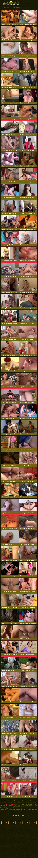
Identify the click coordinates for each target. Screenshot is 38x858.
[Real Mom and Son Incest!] (11, 3)
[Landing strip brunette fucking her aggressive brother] (28, 505)
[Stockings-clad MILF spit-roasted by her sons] (10, 710)
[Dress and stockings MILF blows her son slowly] (10, 410)
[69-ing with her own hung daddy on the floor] (10, 647)
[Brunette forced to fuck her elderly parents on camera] (28, 64)
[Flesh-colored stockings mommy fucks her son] (28, 741)
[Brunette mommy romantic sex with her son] (10, 269)
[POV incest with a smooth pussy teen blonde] (28, 631)
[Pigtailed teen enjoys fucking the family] (28, 678)
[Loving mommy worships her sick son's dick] (28, 284)
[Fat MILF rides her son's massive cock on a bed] (10, 32)
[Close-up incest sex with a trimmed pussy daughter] (10, 158)
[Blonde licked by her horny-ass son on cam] (28, 206)
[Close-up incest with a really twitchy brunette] (28, 458)
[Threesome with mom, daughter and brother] (10, 190)
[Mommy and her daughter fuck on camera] (28, 410)
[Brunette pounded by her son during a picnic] (28, 521)
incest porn (18, 801)
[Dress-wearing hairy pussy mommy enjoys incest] (10, 221)
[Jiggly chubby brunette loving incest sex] (10, 458)
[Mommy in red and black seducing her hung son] (10, 332)
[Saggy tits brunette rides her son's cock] (10, 489)
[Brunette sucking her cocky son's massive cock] (10, 694)
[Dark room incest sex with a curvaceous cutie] (10, 615)
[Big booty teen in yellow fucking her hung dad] (28, 395)
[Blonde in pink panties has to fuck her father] (28, 79)
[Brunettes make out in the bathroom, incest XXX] (28, 568)
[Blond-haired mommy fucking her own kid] (28, 237)
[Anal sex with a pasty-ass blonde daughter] (28, 127)
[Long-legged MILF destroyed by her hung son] (10, 237)
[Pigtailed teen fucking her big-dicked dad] (28, 316)
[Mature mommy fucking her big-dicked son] (10, 16)
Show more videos (19, 815)
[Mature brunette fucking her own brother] (10, 379)
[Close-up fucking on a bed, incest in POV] (10, 741)
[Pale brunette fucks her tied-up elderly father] (28, 773)
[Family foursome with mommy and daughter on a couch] (10, 584)
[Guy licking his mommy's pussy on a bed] (28, 269)
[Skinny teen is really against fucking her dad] (28, 489)
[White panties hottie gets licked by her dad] (10, 773)
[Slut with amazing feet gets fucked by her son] (28, 300)
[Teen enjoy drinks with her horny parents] (10, 174)
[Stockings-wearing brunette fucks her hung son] (10, 442)
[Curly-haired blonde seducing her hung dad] (10, 552)
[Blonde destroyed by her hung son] (28, 111)
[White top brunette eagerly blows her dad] (10, 789)
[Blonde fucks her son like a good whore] (10, 631)
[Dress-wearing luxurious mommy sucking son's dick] (10, 395)
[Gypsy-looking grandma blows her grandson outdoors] (10, 726)
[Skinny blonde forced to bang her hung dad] (10, 127)
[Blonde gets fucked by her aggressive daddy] (28, 253)
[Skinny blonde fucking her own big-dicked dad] (10, 536)
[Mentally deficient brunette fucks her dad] (10, 79)
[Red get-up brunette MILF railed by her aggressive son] (28, 757)
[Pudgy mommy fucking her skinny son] (28, 332)
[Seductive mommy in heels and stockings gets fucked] (10, 253)
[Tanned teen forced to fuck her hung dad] (10, 347)
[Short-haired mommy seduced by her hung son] (28, 473)
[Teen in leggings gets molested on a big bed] (28, 174)
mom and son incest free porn (11, 804)
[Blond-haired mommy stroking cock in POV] (10, 284)
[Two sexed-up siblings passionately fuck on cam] (10, 568)
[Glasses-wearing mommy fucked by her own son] (28, 95)
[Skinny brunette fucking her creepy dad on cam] (10, 300)
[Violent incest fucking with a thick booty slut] (10, 48)
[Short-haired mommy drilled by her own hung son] (28, 142)
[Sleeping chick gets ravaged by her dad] (28, 647)
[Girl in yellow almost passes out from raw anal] (28, 16)
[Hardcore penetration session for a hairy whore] (28, 190)
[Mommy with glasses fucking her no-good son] (28, 221)
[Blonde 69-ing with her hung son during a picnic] (28, 663)
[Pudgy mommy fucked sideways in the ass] (28, 600)
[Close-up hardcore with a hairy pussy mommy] (28, 158)
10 (34, 822)
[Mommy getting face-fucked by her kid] (28, 363)
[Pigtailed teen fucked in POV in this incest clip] (28, 379)
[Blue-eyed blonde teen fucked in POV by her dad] (28, 710)
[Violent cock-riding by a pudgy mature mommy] (10, 111)
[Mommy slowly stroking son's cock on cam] (10, 426)
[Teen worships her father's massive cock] (28, 48)
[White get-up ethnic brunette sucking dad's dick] (28, 789)
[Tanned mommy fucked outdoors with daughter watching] (10, 473)
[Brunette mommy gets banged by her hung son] (10, 678)
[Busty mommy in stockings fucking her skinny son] (10, 316)
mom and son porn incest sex (21, 808)
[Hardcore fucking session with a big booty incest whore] (28, 584)
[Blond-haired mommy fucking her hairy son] (10, 142)
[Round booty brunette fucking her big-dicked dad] (10, 663)
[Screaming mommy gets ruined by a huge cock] (28, 32)
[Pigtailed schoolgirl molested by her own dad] (10, 505)
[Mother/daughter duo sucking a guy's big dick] (28, 615)
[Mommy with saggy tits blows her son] (10, 206)
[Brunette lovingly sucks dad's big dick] (28, 426)
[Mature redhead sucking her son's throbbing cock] (10, 363)
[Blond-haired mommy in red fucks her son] (28, 347)
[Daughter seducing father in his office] (10, 95)
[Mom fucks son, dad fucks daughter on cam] (10, 64)
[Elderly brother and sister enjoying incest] (28, 552)
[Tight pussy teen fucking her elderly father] (10, 521)
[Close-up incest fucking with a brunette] (28, 694)
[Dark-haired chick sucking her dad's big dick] (10, 757)
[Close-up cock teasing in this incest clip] (28, 442)
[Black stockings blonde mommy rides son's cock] (28, 536)
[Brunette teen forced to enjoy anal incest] (28, 726)
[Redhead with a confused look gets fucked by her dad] (10, 600)
